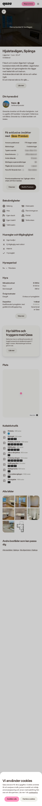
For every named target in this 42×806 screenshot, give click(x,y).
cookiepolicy (33, 792)
